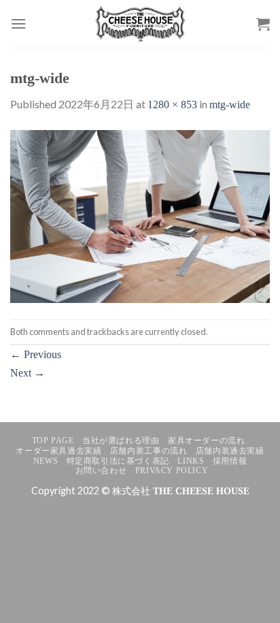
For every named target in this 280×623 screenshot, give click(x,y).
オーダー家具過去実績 (58, 451)
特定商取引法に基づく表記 (118, 461)
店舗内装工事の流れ (149, 451)
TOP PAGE (53, 440)
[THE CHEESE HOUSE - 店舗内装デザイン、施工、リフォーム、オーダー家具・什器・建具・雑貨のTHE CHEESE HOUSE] (140, 24)
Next (27, 373)
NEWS (45, 461)
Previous (35, 354)
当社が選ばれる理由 (121, 440)
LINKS (190, 461)
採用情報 (230, 461)
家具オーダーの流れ (206, 440)
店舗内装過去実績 (230, 451)
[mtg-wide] (140, 215)
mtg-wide (229, 104)
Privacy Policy (172, 470)
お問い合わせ (101, 470)
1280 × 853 (172, 104)
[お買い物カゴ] (263, 24)
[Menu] (18, 23)
